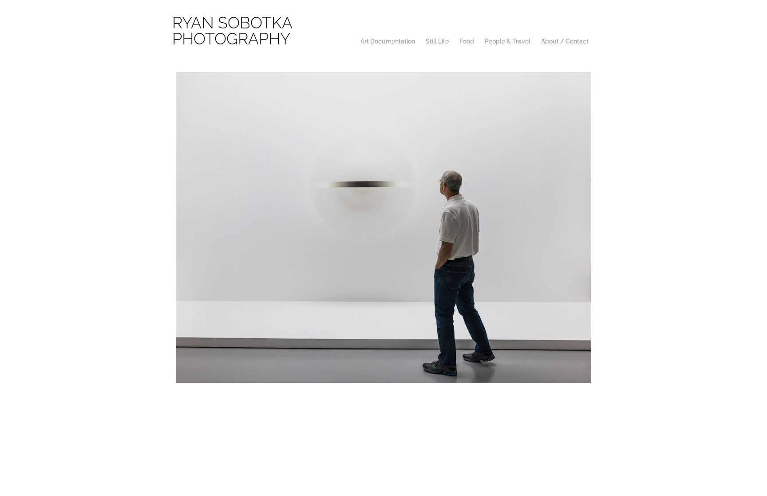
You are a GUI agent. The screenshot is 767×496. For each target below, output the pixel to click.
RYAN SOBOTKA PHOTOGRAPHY (234, 29)
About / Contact (565, 40)
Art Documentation (387, 40)
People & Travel (507, 40)
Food (466, 40)
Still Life (437, 40)
